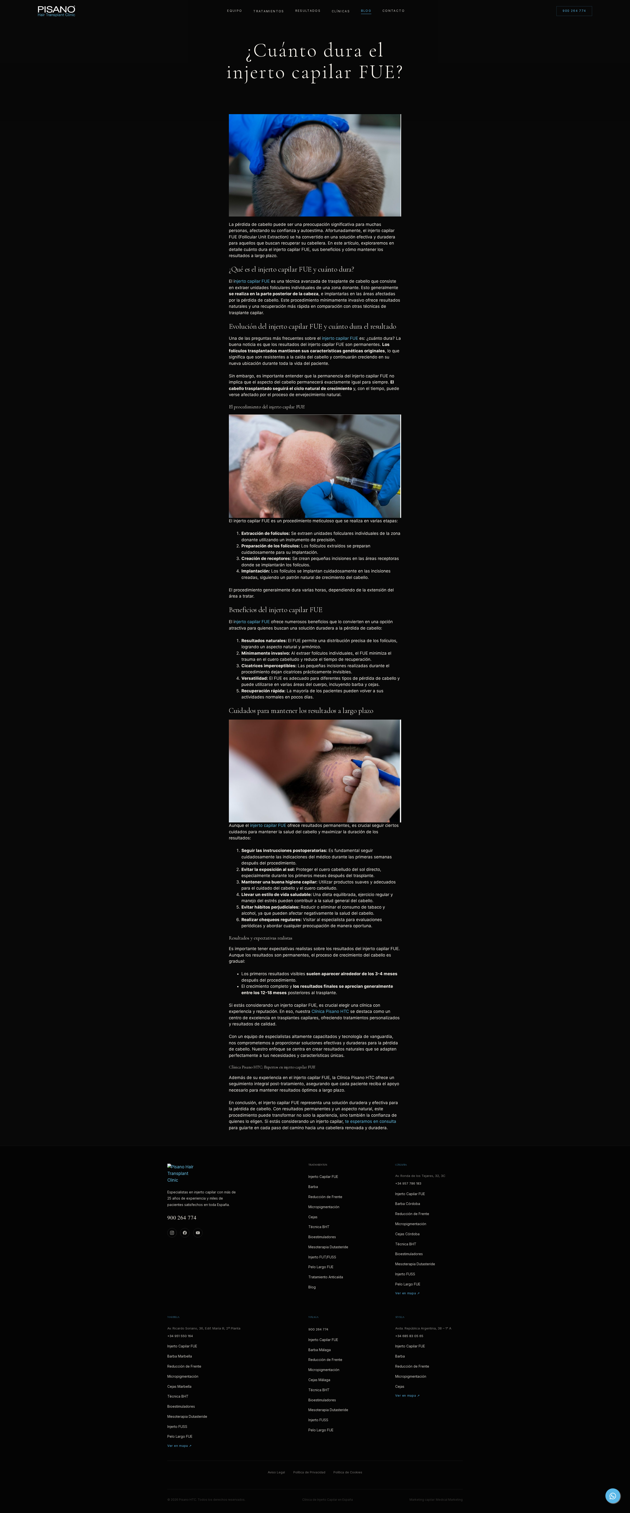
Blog (366, 11)
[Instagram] (172, 1232)
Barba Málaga (319, 1350)
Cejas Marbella (179, 1387)
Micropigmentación (323, 1207)
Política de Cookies (347, 1472)
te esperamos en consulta (370, 1121)
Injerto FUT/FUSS (322, 1257)
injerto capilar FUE (340, 338)
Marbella (173, 1317)
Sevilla (399, 1317)
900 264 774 (574, 11)
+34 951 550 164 (180, 1336)
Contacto (393, 11)
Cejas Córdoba (407, 1234)
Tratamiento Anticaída (325, 1277)
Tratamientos (268, 11)
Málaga (313, 1317)
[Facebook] (184, 1232)
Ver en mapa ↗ (407, 1293)
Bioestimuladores (322, 1237)
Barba (313, 1187)
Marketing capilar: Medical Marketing (436, 1499)
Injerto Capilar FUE (323, 1177)
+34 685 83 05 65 (409, 1336)
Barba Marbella (179, 1356)
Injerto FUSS (405, 1274)
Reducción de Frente (325, 1197)
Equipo (234, 11)
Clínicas (341, 11)
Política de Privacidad (309, 1472)
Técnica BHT (319, 1227)
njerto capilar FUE (252, 281)
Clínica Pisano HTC (330, 1011)
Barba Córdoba (407, 1204)
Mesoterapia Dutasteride (328, 1247)
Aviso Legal (276, 1472)
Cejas (312, 1217)
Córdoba (401, 1165)
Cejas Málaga (319, 1380)
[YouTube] (198, 1232)
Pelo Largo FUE (320, 1267)
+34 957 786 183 (408, 1183)
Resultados (308, 11)
